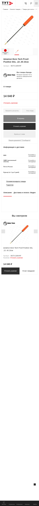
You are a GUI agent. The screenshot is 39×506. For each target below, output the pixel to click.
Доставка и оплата (21, 193)
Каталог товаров (15, 9)
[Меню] (36, 3)
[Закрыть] (35, 484)
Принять (25, 497)
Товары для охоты (28, 9)
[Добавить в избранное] (34, 66)
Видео (33, 193)
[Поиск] (31, 3)
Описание (7, 193)
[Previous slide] (3, 231)
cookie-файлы (24, 488)
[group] (17, 51)
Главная (5, 9)
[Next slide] (36, 231)
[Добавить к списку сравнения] (30, 66)
